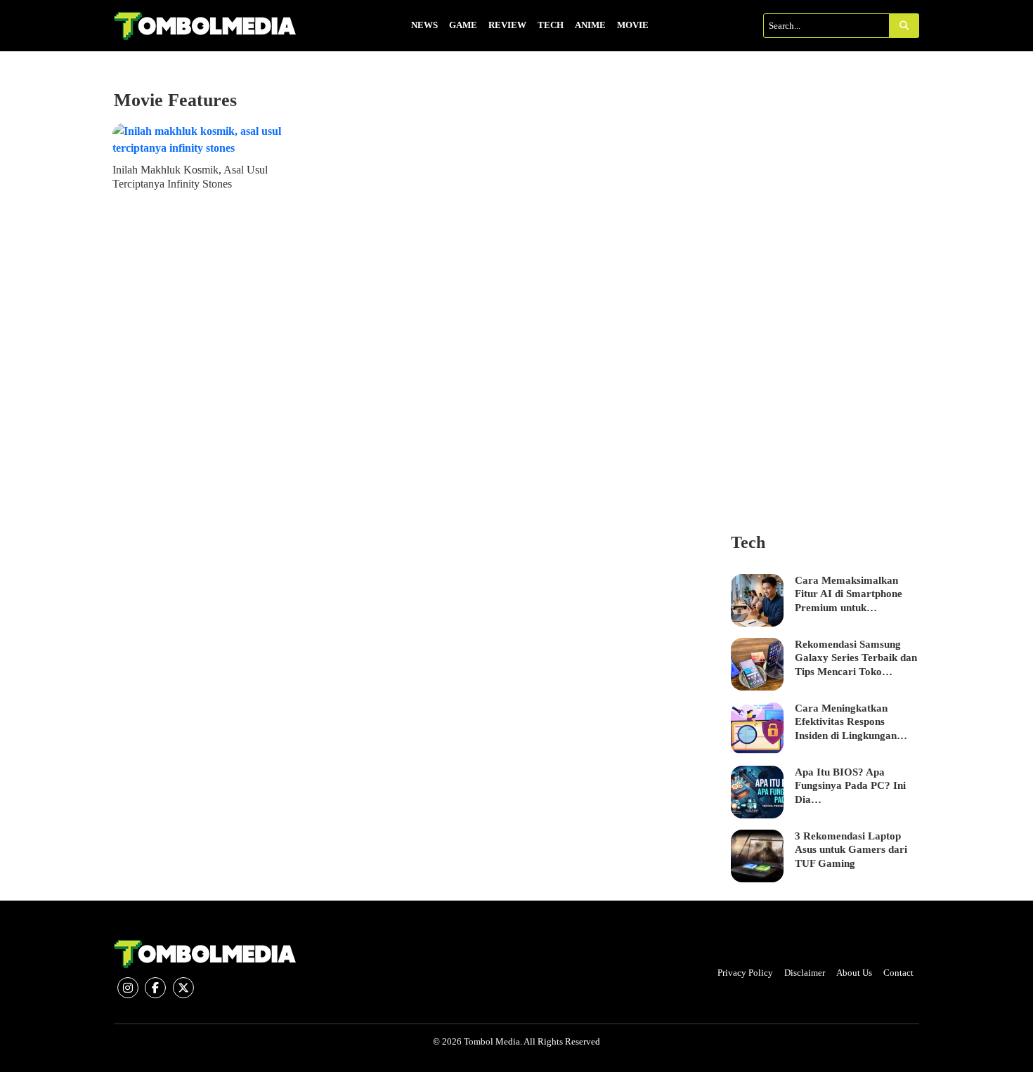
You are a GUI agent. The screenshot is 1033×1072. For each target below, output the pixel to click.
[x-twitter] (183, 987)
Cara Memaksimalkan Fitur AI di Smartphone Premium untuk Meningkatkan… (848, 595)
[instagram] (127, 987)
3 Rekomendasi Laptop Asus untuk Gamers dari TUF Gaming (851, 849)
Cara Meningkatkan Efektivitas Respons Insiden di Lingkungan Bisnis (846, 722)
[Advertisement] (825, 300)
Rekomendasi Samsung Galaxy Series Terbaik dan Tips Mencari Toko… (856, 658)
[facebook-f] (155, 987)
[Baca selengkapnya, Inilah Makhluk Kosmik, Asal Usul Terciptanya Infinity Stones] (208, 140)
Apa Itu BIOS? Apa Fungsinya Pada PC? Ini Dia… (850, 785)
